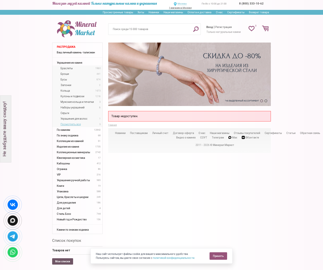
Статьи (291, 133)
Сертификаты (235, 12)
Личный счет (160, 133)
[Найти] (196, 29)
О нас (219, 12)
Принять (218, 256)
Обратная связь (310, 133)
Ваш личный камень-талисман (76, 52)
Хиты (141, 12)
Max (234, 137)
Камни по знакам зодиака (73, 229)
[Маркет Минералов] (77, 28)
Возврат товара (259, 12)
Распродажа (66, 46)
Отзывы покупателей (247, 133)
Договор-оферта (183, 133)
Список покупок (66, 240)
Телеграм (218, 137)
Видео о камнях (186, 137)
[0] (251, 28)
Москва (182, 3)
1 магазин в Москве (180, 7)
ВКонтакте (252, 137)
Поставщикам (139, 133)
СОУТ (203, 137)
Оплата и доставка (199, 12)
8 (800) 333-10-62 (251, 3)
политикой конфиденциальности (173, 257)
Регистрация (223, 27)
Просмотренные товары (118, 12)
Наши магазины (173, 12)
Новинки (154, 12)
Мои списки (62, 261)
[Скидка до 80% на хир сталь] (189, 74)
